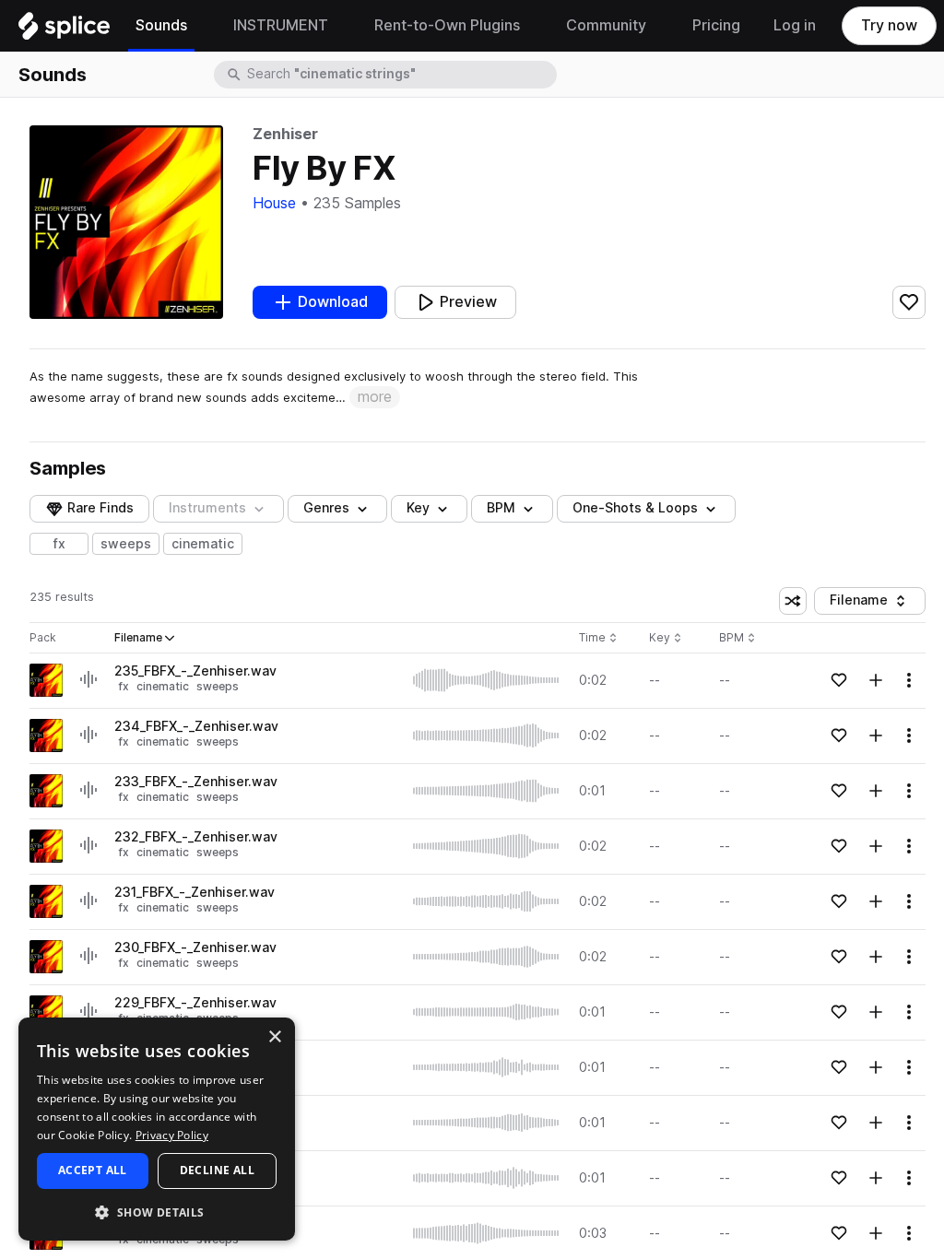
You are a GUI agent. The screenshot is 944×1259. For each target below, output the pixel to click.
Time (598, 638)
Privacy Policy (172, 1135)
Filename (872, 603)
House (274, 203)
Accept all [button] (92, 1170)
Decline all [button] (217, 1170)
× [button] (274, 1037)
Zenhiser (285, 134)
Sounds (52, 75)
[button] (157, 1211)
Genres (326, 507)
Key (667, 638)
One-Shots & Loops (635, 507)
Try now (889, 25)
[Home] (64, 30)
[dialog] (156, 1129)
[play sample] (486, 680)
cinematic (202, 543)
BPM (501, 507)
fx (59, 543)
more (375, 397)
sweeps (125, 543)
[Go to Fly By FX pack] (46, 680)
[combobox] (400, 74)
